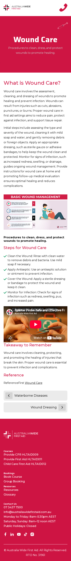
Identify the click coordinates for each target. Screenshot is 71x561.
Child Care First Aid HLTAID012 (25, 464)
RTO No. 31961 (35, 555)
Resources (11, 490)
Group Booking (14, 481)
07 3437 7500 (13, 507)
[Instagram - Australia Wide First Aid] (32, 534)
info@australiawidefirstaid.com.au (27, 512)
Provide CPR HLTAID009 (21, 454)
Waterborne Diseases (31, 396)
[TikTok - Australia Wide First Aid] (25, 534)
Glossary (10, 494)
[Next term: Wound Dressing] (62, 407)
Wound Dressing (44, 407)
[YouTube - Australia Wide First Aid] (19, 534)
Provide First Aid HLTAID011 (23, 459)
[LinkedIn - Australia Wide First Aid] (12, 534)
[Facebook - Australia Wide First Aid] (5, 534)
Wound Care (33, 383)
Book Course (13, 476)
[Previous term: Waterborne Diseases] (9, 395)
